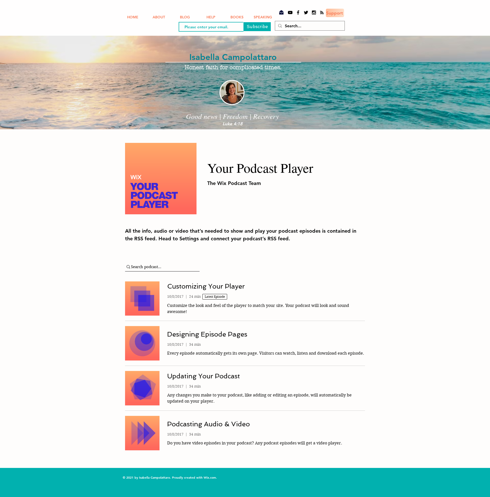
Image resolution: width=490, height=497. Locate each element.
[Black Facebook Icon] (298, 12)
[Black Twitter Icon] (306, 12)
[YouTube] (290, 12)
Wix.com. (211, 477)
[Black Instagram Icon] (314, 12)
